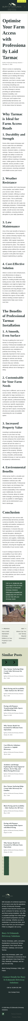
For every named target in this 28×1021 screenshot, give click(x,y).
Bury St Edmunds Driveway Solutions (13, 62)
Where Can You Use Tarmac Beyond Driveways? (21, 633)
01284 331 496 (21, 1)
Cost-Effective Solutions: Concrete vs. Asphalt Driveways (12, 747)
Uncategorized (7, 16)
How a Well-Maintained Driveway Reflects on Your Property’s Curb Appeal (7, 636)
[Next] (14, 662)
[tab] (6, 858)
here (10, 585)
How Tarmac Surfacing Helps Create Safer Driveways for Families (14, 671)
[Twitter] (3, 1013)
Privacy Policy (16, 1017)
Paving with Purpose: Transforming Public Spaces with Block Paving (13, 708)
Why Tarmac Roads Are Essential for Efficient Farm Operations (13, 728)
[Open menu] (24, 7)
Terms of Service (16, 1014)
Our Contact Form (14, 992)
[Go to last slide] (6, 662)
